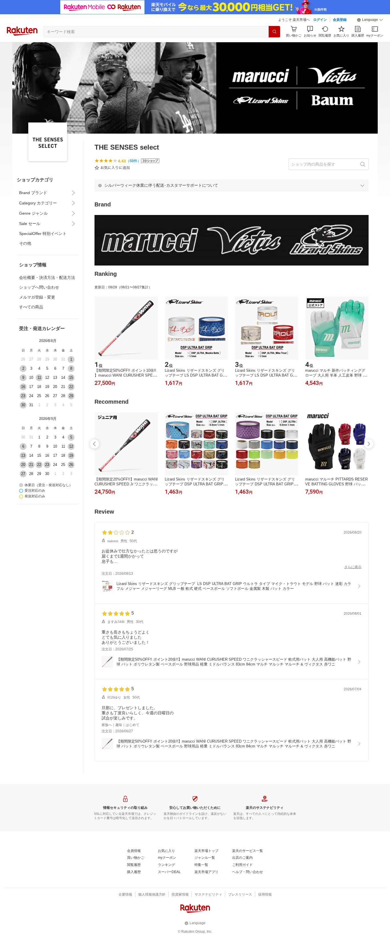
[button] (370, 20)
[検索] (274, 31)
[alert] (232, 185)
